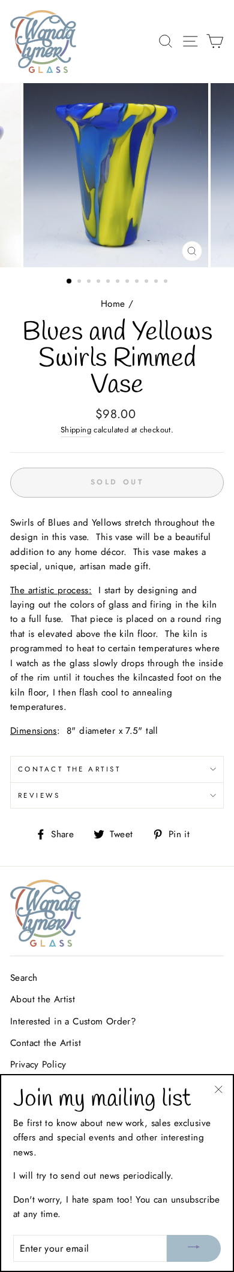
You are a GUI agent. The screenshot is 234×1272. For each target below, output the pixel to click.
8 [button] (138, 282)
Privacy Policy (38, 1064)
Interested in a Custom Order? (73, 1021)
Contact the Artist (69, 769)
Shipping (76, 429)
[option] (117, 175)
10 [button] (157, 282)
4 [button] (100, 282)
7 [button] (128, 282)
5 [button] (109, 282)
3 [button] (90, 282)
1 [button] (70, 282)
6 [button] (119, 282)
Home (113, 303)
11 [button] (167, 282)
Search (23, 977)
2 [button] (80, 282)
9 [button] (148, 282)
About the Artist (42, 999)
